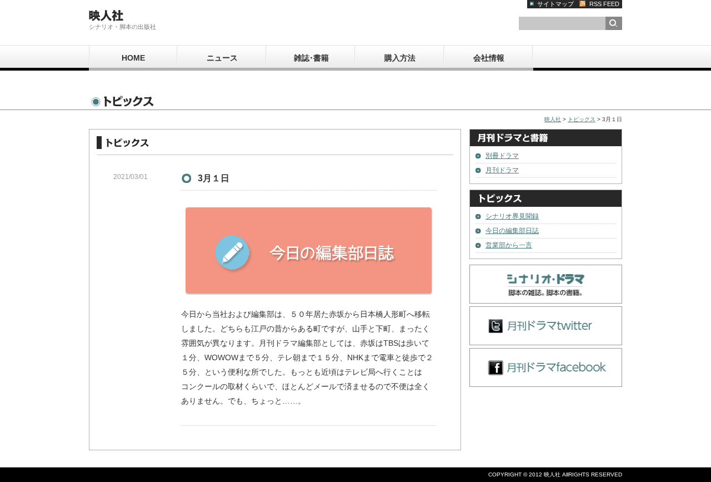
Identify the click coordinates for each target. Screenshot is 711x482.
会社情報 (488, 57)
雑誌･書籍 (311, 57)
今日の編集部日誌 (512, 231)
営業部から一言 (508, 245)
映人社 (552, 119)
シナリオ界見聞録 (512, 216)
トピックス (581, 119)
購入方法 (399, 57)
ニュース (222, 57)
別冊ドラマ (502, 156)
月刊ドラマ (502, 170)
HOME (133, 57)
